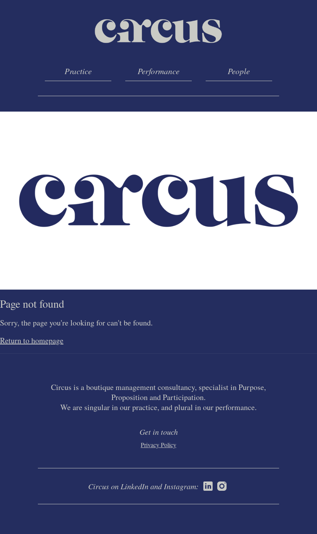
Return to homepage (31, 340)
